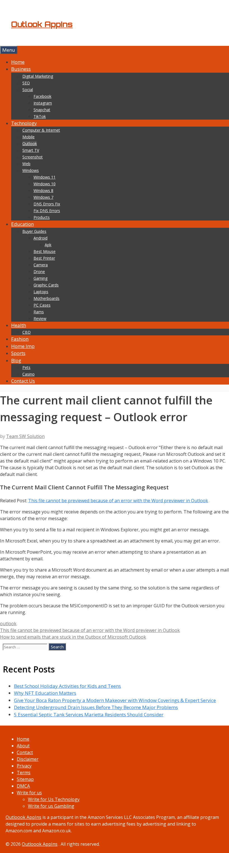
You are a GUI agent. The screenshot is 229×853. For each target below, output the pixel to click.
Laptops (41, 291)
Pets (26, 367)
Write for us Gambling (51, 806)
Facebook (42, 96)
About (23, 746)
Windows (30, 170)
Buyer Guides (34, 231)
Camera (41, 264)
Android (40, 238)
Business (21, 69)
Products (42, 217)
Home (18, 62)
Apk (48, 244)
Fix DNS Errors (47, 210)
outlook (8, 623)
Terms (23, 772)
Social (27, 89)
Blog (16, 360)
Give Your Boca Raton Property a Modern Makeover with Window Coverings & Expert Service (115, 700)
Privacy (24, 766)
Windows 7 (43, 197)
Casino (28, 374)
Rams (39, 311)
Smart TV (30, 150)
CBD (26, 332)
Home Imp (23, 346)
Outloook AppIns (23, 817)
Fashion (19, 339)
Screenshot (32, 157)
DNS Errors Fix (47, 204)
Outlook (29, 143)
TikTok (40, 116)
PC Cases (42, 305)
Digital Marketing (37, 76)
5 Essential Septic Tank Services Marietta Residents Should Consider (88, 714)
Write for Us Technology (54, 799)
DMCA (23, 786)
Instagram (43, 103)
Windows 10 (45, 183)
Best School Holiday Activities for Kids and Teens (67, 686)
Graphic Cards (46, 285)
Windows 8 (43, 190)
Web (26, 163)
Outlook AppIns (42, 24)
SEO (26, 83)
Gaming (40, 278)
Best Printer (44, 258)
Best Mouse (45, 251)
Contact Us (23, 381)
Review (40, 318)
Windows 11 (45, 177)
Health (18, 325)
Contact (25, 752)
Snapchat (42, 109)
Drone (39, 271)
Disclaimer (28, 759)
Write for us (29, 793)
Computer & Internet (41, 130)
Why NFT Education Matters (45, 693)
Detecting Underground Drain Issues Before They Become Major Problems (96, 707)
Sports (18, 353)
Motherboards (46, 298)
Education (22, 224)
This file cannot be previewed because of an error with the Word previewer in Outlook (118, 500)
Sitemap (25, 779)
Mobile (28, 136)
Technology (24, 123)
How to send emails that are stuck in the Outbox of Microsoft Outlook (73, 637)
